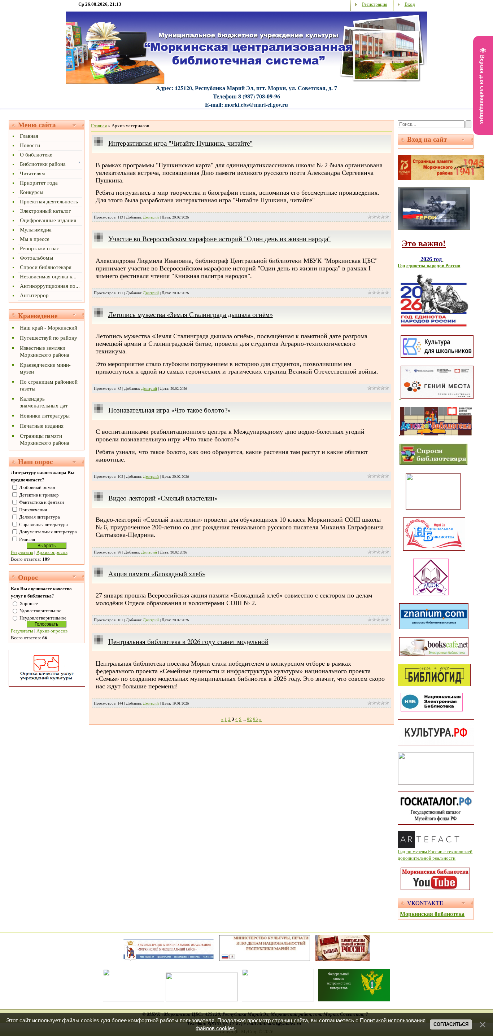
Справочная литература (43, 524)
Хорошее (28, 603)
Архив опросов (51, 552)
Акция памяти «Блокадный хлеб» (156, 573)
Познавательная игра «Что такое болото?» (169, 409)
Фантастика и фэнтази (41, 502)
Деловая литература (39, 516)
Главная (99, 125)
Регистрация (374, 4)
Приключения (33, 509)
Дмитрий (151, 217)
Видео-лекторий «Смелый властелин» (163, 497)
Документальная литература (48, 531)
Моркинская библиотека (432, 913)
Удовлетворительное (40, 610)
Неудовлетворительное (42, 617)
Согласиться (450, 1024)
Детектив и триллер (39, 494)
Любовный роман (37, 487)
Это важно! (424, 243)
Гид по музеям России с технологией (435, 851)
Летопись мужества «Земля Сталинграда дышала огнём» (190, 314)
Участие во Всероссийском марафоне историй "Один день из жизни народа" (219, 238)
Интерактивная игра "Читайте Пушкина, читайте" (180, 142)
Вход (410, 4)
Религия (27, 539)
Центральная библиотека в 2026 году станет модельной (188, 641)
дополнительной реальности (426, 858)
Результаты (22, 552)
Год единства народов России (429, 265)
